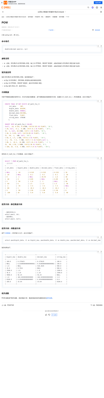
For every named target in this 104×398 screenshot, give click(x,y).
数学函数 (61, 17)
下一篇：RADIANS (96, 305)
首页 (3, 17)
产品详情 (51, 30)
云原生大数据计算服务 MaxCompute (16, 17)
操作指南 (30, 17)
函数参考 (48, 17)
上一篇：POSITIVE (8, 305)
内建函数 (54, 17)
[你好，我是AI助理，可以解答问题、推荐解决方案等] (92, 7)
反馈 (55, 315)
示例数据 (7, 233)
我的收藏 (97, 30)
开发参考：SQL (39, 17)
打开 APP (98, 3)
